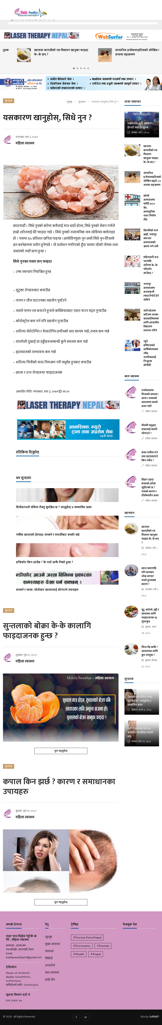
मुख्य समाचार (52, 944)
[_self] (81, 84)
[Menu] (5, 8)
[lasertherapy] (40, 35)
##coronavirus (81, 946)
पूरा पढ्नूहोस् (60, 751)
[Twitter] (85, 1017)
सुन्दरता (81, 102)
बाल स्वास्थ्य (52, 972)
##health (78, 954)
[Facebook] (76, 1017)
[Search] (157, 7)
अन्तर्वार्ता (50, 965)
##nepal (95, 954)
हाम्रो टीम (50, 979)
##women (103, 946)
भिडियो (49, 958)
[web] (121, 36)
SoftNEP (154, 1016)
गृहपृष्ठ (69, 102)
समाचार (49, 951)
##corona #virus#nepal (87, 937)
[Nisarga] (67, 429)
